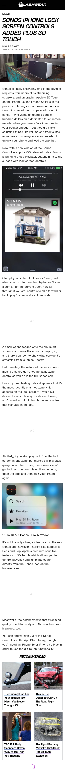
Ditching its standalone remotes (35, 106)
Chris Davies (12, 46)
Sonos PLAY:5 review (34, 535)
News (6, 14)
